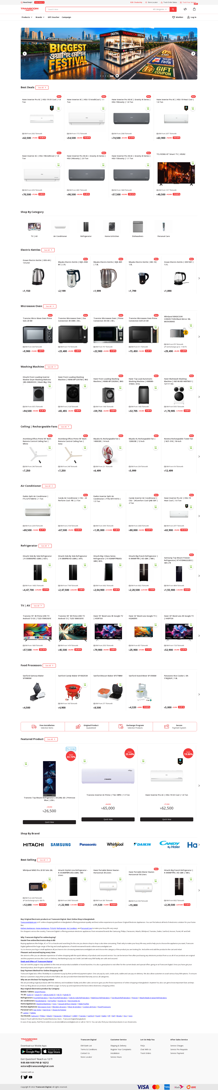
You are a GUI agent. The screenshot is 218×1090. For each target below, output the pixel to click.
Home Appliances (42, 928)
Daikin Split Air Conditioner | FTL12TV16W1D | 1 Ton (35, 497)
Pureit (98, 1016)
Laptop (26, 1013)
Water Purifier (83, 1004)
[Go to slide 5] (113, 76)
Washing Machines (43, 1004)
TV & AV (53, 928)
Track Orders (145, 1053)
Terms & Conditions (89, 1049)
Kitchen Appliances (28, 928)
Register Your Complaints (121, 1049)
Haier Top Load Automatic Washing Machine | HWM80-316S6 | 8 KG (141, 381)
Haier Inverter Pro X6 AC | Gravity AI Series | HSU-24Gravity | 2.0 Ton (86, 157)
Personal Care (86, 928)
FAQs (142, 1045)
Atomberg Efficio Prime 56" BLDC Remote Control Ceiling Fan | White (37, 441)
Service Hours (116, 1057)
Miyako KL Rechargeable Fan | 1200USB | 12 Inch (142, 440)
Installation (115, 1053)
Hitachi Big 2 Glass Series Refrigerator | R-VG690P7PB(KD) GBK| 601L (107, 558)
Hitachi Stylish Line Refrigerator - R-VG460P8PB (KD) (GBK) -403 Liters (73, 872)
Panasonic (58, 1016)
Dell (113, 1016)
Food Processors (104, 1007)
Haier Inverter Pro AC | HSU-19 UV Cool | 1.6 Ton (166, 795)
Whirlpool (67, 1016)
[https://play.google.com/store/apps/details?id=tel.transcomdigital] (31, 1051)
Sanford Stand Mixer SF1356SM (142, 676)
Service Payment (177, 1053)
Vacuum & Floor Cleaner (67, 1004)
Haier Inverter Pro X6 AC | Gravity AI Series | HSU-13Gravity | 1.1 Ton (131, 157)
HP (109, 1016)
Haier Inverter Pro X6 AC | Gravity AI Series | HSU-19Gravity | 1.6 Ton (131, 100)
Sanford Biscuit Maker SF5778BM (107, 676)
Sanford (91, 1016)
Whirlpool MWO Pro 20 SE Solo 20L (38, 870)
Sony (130, 1016)
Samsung (34, 1016)
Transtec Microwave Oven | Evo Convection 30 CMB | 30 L (72, 319)
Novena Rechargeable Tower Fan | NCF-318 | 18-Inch (178, 440)
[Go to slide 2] (104, 76)
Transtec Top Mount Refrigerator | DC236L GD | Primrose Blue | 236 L (49, 798)
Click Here (38, 2)
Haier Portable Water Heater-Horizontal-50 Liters (142, 873)
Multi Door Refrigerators (100, 998)
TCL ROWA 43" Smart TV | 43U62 (171, 154)
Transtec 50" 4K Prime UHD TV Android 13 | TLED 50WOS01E (71, 617)
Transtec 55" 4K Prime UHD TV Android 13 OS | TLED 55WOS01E (37, 617)
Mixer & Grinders (74, 1007)
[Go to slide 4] (110, 76)
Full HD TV (67, 995)
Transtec (82, 1016)
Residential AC (40, 1001)
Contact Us (85, 1053)
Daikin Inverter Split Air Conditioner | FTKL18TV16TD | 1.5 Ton (107, 498)
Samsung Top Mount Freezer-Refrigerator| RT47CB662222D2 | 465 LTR (178, 560)
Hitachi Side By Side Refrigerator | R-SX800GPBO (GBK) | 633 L (37, 557)
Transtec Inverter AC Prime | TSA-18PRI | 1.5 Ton (108, 795)
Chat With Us (145, 1049)
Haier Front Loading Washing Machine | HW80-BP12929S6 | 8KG (108, 380)
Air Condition (72, 928)
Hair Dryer (47, 1010)
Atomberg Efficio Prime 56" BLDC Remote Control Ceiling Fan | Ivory (72, 441)
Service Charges (176, 1045)
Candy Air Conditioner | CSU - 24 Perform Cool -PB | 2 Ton (72, 499)
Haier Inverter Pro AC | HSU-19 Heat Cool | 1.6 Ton (177, 499)
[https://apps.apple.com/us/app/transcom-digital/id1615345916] (52, 1051)
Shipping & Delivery (118, 1045)
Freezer (135, 998)
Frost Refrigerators (40, 998)
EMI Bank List (86, 1045)
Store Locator (86, 1057)
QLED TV (30, 995)
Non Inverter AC (74, 1001)
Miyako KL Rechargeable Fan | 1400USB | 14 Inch (106, 440)
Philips (42, 1016)
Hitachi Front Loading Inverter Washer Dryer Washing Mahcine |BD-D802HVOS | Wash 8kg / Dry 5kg (37, 381)
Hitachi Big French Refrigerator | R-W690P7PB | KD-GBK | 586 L (143, 557)
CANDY (75, 1016)
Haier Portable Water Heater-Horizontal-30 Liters (106, 871)
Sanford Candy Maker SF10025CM (73, 676)
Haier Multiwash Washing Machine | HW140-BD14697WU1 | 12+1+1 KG (178, 381)
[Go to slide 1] (100, 76)
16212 (45, 1062)
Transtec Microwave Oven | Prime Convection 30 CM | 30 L (108, 319)
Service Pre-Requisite (179, 1049)
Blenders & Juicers (59, 1007)
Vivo (125, 1016)
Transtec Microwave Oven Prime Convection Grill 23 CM (143, 319)
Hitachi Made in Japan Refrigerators (153, 998)
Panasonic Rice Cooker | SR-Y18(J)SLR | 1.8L (176, 677)
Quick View (41, 144)
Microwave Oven (44, 1007)
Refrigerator (61, 928)
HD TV (59, 995)
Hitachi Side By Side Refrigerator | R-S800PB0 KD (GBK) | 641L (72, 557)
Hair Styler (37, 1010)
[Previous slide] (25, 54)
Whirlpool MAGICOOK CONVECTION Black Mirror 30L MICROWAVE (177, 319)
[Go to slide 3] (108, 76)
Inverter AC (62, 1001)
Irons (55, 1004)
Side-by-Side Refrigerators (79, 998)
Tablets (33, 1013)
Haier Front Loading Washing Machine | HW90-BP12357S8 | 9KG (73, 378)
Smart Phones (40, 992)
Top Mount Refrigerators (120, 998)
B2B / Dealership (136, 2)
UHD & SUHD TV (49, 995)
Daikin (104, 1016)
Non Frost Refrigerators (58, 998)
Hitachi (49, 1016)
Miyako (119, 1016)
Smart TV (38, 995)
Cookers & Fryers (89, 1007)
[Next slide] (193, 54)
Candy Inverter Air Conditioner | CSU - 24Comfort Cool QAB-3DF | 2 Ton (143, 500)
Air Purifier (52, 1001)
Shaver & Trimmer (59, 1010)
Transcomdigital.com (28, 922)
